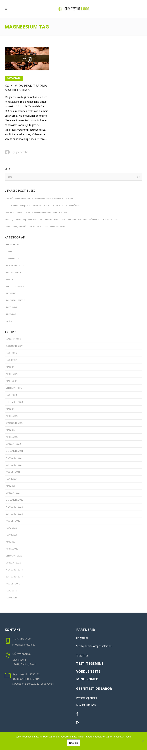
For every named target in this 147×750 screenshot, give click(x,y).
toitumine (11, 307)
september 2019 (14, 576)
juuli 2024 (11, 395)
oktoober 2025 (14, 346)
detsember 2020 (14, 499)
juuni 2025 (11, 360)
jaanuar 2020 (13, 562)
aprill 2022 (12, 436)
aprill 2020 (12, 548)
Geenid (9, 251)
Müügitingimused (86, 704)
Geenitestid (12, 258)
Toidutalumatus (15, 300)
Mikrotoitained (15, 286)
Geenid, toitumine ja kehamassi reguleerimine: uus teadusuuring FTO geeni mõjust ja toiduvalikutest (62, 219)
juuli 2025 (11, 353)
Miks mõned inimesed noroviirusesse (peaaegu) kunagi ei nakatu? (41, 198)
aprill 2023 (12, 415)
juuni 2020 (11, 534)
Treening (11, 314)
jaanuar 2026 (13, 339)
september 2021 (14, 464)
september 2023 (14, 401)
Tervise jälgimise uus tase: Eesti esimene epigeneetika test (36, 212)
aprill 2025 (12, 374)
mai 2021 (10, 485)
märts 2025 (12, 381)
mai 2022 (10, 429)
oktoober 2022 (14, 422)
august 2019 (13, 583)
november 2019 (14, 569)
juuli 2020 (11, 527)
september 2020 (14, 513)
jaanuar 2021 (13, 492)
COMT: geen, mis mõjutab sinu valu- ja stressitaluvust (35, 226)
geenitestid (21, 152)
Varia (9, 321)
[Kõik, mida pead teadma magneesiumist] (27, 58)
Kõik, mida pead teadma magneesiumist (26, 87)
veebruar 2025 (14, 388)
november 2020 (14, 506)
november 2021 (14, 457)
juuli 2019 (11, 590)
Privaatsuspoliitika (86, 697)
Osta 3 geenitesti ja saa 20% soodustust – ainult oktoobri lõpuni (42, 205)
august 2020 (13, 520)
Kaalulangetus (14, 265)
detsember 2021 (14, 450)
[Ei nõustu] (142, 741)
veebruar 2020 (14, 555)
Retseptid (11, 293)
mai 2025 (10, 367)
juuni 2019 (11, 597)
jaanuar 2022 (13, 443)
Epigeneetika (13, 244)
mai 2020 (10, 541)
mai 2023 (10, 408)
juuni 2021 (11, 478)
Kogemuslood (14, 272)
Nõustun (73, 743)
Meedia (9, 279)
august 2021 (13, 471)
